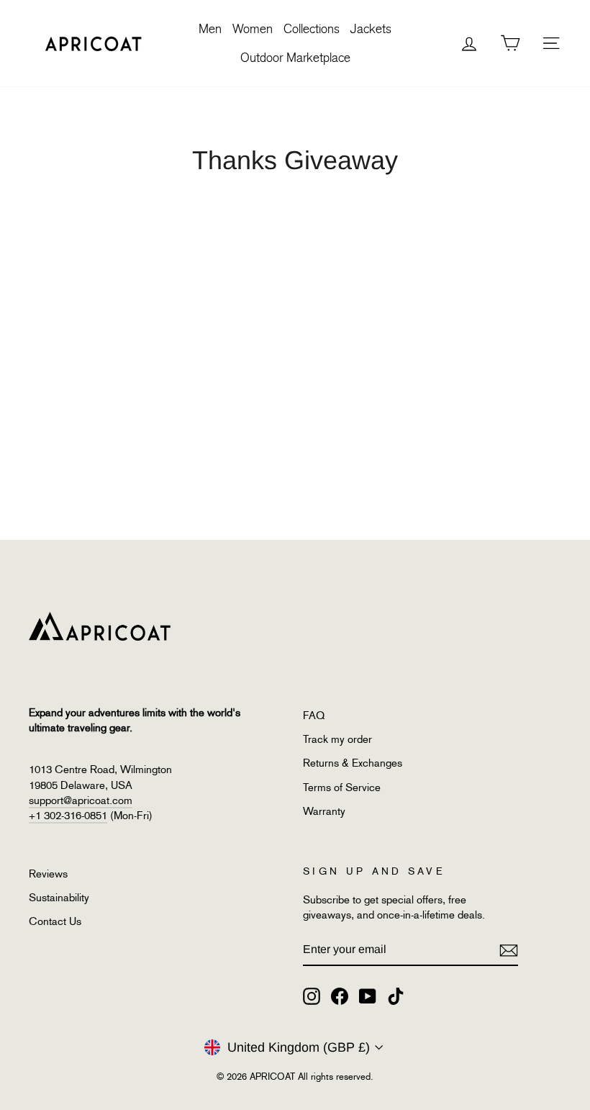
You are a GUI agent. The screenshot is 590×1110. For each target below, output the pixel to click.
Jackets (370, 29)
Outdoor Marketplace (295, 58)
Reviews (48, 873)
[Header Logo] (93, 42)
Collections (311, 29)
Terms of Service (342, 787)
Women (252, 29)
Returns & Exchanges (352, 763)
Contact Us (55, 921)
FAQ (313, 715)
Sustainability (59, 897)
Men (210, 29)
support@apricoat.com (80, 800)
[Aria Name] (508, 950)
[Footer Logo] (158, 626)
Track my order (337, 739)
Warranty (324, 811)
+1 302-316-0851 (68, 815)
